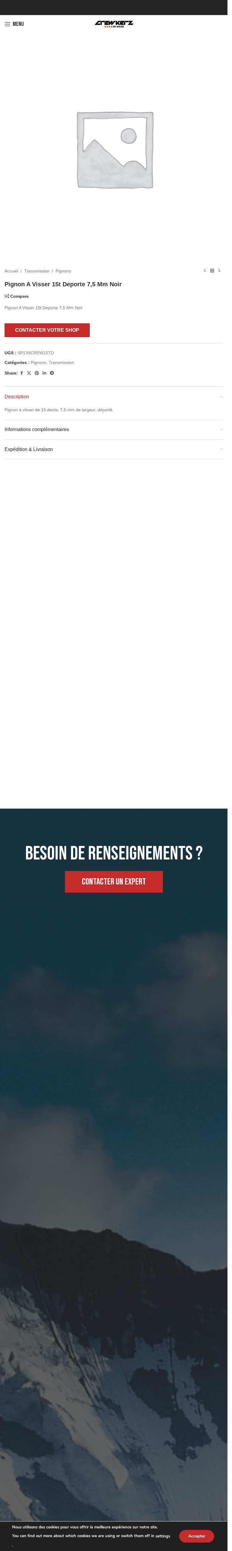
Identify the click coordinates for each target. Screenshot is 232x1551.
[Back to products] (212, 266)
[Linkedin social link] (44, 369)
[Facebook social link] (21, 369)
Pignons (63, 266)
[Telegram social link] (52, 369)
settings (163, 1536)
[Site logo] (114, 23)
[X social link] (29, 369)
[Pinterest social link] (37, 369)
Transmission (37, 266)
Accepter (196, 1536)
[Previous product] (204, 266)
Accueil (11, 266)
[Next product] (219, 266)
